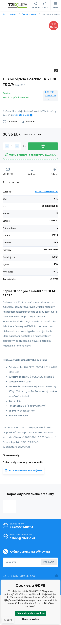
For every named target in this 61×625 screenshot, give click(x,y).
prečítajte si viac (20, 115)
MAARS (13, 14)
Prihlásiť (48, 562)
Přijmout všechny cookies (31, 613)
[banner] (17, 5)
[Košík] (45, 5)
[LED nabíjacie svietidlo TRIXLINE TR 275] (9, 506)
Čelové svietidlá (29, 14)
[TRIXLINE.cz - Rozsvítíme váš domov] (4, 14)
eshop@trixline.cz (22, 538)
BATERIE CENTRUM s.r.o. (50, 95)
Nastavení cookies (30, 619)
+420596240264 (21, 527)
